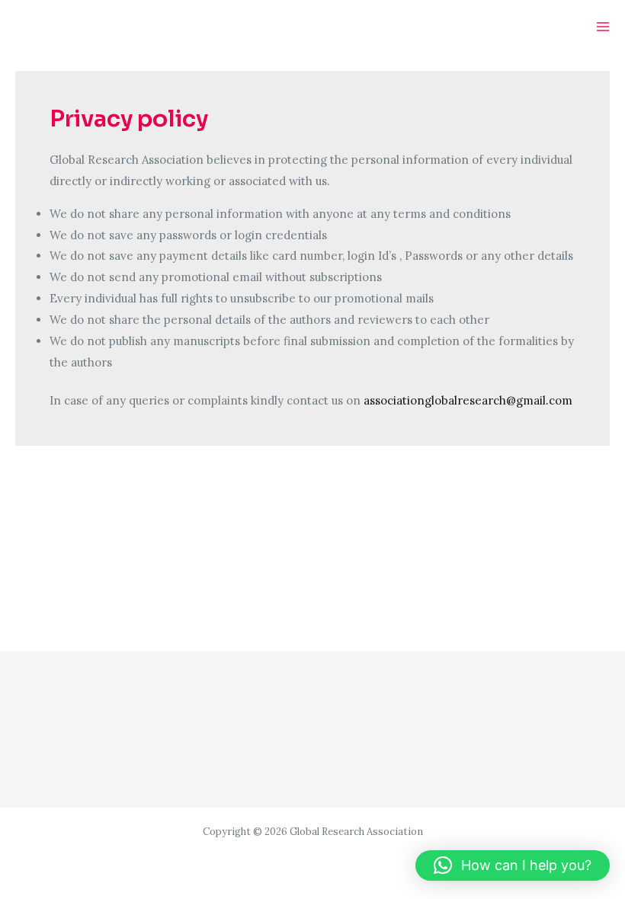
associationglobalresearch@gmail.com (468, 400)
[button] (512, 865)
